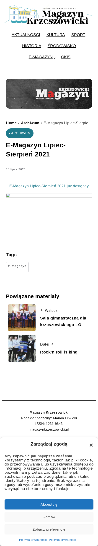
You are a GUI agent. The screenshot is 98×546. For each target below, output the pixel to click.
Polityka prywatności (33, 539)
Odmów (49, 517)
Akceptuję (49, 504)
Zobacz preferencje (49, 529)
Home (11, 123)
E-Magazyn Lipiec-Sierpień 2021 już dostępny (49, 186)
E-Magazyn (17, 266)
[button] (91, 445)
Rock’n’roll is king (59, 352)
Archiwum (30, 123)
